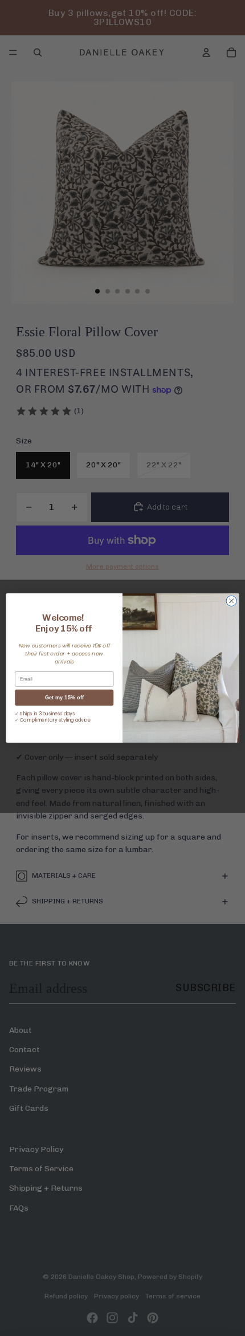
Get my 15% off (64, 697)
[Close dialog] (231, 601)
